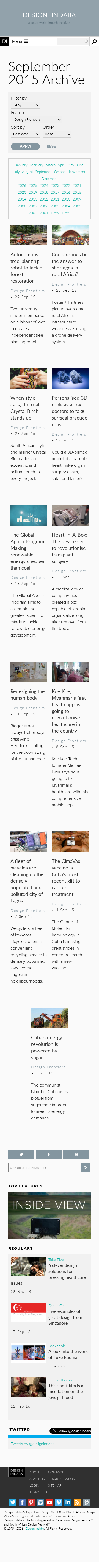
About (35, 1472)
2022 (66, 185)
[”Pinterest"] (76, 1154)
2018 (44, 192)
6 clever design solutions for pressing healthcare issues (48, 1274)
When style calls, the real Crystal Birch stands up (24, 407)
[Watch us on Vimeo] (58, 1502)
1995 (66, 212)
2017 (55, 192)
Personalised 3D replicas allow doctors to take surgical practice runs (69, 410)
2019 (33, 192)
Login (34, 1485)
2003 (77, 206)
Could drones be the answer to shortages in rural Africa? (70, 264)
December (50, 178)
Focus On (56, 1305)
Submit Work (63, 1478)
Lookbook (56, 1345)
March (51, 164)
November (77, 171)
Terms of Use (40, 1492)
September (43, 171)
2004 (66, 206)
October (60, 171)
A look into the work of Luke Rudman (68, 1354)
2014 (22, 199)
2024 (44, 185)
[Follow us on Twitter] (21, 1154)
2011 (55, 199)
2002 (33, 212)
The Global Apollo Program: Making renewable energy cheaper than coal (28, 551)
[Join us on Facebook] (49, 1154)
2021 (77, 185)
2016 (66, 192)
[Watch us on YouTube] (49, 1502)
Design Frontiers (27, 290)
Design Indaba (35, 1528)
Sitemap (55, 1485)
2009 (77, 199)
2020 (22, 192)
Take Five (56, 1259)
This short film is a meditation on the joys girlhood (65, 1391)
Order (48, 127)
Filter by (19, 98)
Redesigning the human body (27, 694)
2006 (44, 206)
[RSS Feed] (77, 1502)
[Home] (49, 15)
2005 (55, 206)
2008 (22, 206)
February (36, 164)
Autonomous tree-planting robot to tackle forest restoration (26, 267)
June (80, 164)
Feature (18, 112)
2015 (77, 192)
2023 (55, 185)
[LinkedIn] (67, 1502)
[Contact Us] (86, 1502)
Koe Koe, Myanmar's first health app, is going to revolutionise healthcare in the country (69, 711)
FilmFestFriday (60, 1380)
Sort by (18, 127)
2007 (33, 206)
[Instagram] (40, 1502)
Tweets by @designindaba (32, 1443)
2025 (33, 185)
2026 (22, 185)
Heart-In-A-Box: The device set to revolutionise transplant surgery (69, 547)
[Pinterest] (31, 1502)
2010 (66, 199)
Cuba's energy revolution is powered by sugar (46, 1047)
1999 (55, 212)
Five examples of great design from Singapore (65, 1317)
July (17, 171)
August (27, 171)
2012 (44, 199)
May (70, 164)
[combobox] (73, 41)
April (61, 164)
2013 (33, 199)
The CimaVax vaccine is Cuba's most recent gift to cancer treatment (66, 877)
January (22, 164)
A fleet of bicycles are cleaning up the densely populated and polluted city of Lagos (27, 880)
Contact (56, 1472)
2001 (44, 212)
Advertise (37, 1478)
